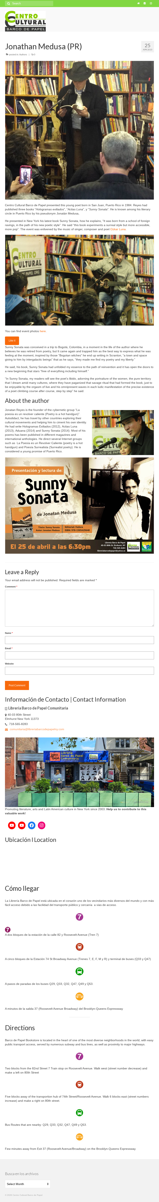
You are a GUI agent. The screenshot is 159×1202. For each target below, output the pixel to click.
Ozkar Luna (118, 229)
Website (9, 663)
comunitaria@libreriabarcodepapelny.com (36, 729)
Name (9, 633)
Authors (23, 54)
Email (8, 648)
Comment (11, 586)
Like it (12, 340)
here (43, 331)
